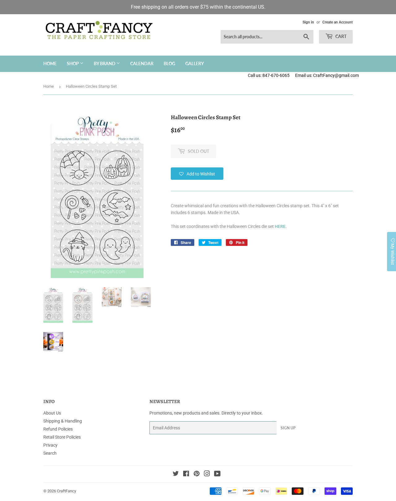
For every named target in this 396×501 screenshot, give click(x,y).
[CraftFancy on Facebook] (186, 474)
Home (50, 63)
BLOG (169, 63)
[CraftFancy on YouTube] (217, 474)
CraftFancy (66, 491)
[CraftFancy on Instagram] (207, 474)
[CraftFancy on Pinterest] (196, 474)
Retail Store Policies (62, 437)
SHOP (73, 63)
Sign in (308, 22)
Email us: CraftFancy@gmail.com (345, 75)
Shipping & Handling (62, 421)
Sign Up (288, 428)
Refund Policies (58, 429)
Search (50, 453)
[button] (197, 173)
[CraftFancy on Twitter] (176, 474)
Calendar (141, 63)
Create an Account (337, 22)
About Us (52, 412)
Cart (340, 36)
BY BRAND (105, 63)
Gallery (194, 63)
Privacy (50, 445)
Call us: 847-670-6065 (269, 75)
